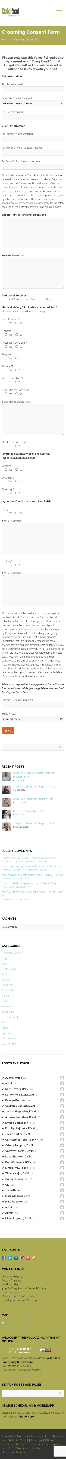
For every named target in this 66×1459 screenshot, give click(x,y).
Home (5, 39)
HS (28, 1452)
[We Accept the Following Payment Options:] (33, 1350)
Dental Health (9, 969)
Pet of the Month (10, 1017)
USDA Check (20, 1448)
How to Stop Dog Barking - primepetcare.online (27, 858)
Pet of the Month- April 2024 (28, 811)
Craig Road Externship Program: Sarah (34, 823)
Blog (4, 958)
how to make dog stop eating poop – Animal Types (29, 883)
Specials (6, 1033)
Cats (4, 963)
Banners (38, 1444)
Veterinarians (9, 1044)
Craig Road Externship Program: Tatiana (34, 786)
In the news (8, 1006)
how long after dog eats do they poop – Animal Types (31, 874)
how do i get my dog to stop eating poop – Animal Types (32, 892)
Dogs (4, 974)
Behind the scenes (12, 953)
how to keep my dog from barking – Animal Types (29, 866)
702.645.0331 (17, 1276)
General (6, 995)
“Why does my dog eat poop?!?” (16, 878)
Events (5, 979)
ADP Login (50, 1440)
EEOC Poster (36, 1448)
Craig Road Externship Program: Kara (33, 798)
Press (5, 1027)
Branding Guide (53, 1444)
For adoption (8, 990)
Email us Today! (10, 1284)
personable (8, 1011)
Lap (4, 1448)
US (9, 1448)
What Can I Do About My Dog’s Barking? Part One (24, 861)
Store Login (36, 1440)
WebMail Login (10, 1440)
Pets (4, 1022)
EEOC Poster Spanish (13, 1452)
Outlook (24, 1440)
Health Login (8, 1444)
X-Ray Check (24, 1444)
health (5, 1001)
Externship (7, 985)
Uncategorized (10, 1038)
